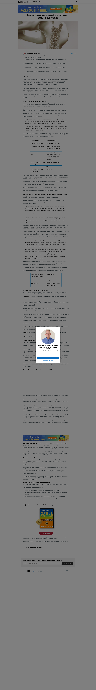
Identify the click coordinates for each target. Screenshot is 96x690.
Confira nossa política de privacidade (48, 360)
